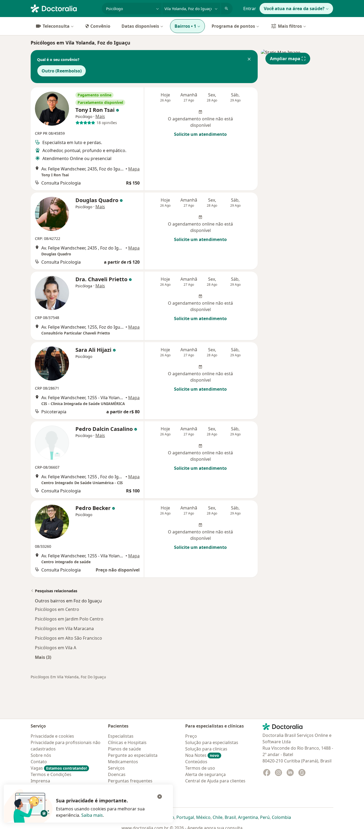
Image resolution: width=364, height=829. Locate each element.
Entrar (249, 8)
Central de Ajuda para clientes (215, 781)
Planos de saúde (124, 749)
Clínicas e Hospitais (127, 742)
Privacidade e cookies (52, 736)
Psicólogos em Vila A (55, 648)
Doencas (117, 774)
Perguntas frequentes (130, 781)
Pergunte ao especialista (132, 755)
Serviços (116, 768)
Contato (39, 762)
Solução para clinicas (206, 749)
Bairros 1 (185, 26)
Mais (100, 116)
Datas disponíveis (140, 26)
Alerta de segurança (205, 774)
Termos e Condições (51, 774)
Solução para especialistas (211, 742)
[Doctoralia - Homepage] (64, 8)
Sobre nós (41, 755)
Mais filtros (290, 26)
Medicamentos (123, 762)
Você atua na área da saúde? (294, 8)
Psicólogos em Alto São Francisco (68, 638)
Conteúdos (196, 762)
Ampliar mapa (285, 59)
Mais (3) (43, 657)
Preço (191, 736)
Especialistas (121, 736)
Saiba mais (92, 815)
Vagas (59, 768)
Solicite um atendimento (200, 134)
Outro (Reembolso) (62, 71)
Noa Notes (202, 755)
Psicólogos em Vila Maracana (64, 628)
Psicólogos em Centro (57, 609)
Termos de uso (200, 768)
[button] (249, 59)
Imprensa (40, 781)
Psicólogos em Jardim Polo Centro (69, 619)
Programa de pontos (233, 26)
